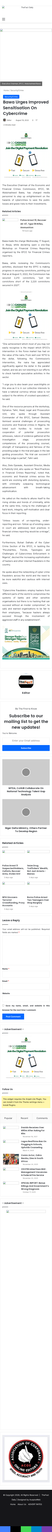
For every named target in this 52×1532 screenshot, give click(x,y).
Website (6, 993)
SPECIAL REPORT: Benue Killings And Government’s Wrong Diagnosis (35, 1186)
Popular (8, 1118)
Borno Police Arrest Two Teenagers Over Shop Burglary (38, 900)
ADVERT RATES (35, 1504)
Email (5, 981)
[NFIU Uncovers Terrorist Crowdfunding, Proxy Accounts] (13, 888)
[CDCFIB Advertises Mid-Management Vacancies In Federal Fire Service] (11, 1173)
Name (5, 969)
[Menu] (3, 19)
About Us (22, 1504)
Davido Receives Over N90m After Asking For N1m (33, 1130)
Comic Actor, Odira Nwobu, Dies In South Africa (32, 1158)
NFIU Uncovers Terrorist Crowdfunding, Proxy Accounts (13, 901)
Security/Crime (17, 90)
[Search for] (48, 19)
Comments (42, 1118)
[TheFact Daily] (26, 11)
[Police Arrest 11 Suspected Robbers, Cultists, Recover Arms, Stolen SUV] (13, 856)
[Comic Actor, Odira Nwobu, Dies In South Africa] (11, 1159)
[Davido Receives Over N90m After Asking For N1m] (11, 1131)
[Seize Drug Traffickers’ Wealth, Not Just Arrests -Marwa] (38, 856)
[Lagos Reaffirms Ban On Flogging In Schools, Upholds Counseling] (11, 1145)
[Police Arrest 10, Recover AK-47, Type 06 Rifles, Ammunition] (10, 223)
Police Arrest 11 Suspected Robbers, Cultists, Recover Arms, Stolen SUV (13, 869)
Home (6, 90)
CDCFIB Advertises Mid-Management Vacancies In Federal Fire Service (34, 1172)
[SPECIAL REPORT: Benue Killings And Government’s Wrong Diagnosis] (11, 1187)
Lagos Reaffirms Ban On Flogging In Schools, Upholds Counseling (33, 1144)
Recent (24, 1118)
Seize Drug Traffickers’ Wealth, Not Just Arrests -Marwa (37, 869)
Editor (9, 120)
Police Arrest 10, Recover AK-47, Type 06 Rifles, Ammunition (33, 224)
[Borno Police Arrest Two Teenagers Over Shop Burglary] (38, 888)
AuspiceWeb (34, 1499)
